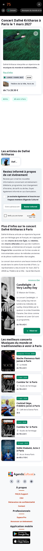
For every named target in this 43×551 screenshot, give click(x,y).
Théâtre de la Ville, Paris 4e (22, 84)
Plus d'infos (8, 72)
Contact (21, 506)
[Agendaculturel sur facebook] (18, 481)
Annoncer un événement (21, 521)
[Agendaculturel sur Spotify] (31, 481)
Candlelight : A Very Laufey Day (27, 286)
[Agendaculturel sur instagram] (25, 481)
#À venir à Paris (20, 99)
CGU (21, 498)
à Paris (28, 359)
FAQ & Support (21, 494)
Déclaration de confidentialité (21, 502)
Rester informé (30, 206)
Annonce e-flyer (34, 280)
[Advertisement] (21, 125)
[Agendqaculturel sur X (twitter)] (12, 481)
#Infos (5, 99)
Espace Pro (21, 517)
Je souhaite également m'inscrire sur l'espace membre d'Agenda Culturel (23, 198)
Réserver (31, 331)
